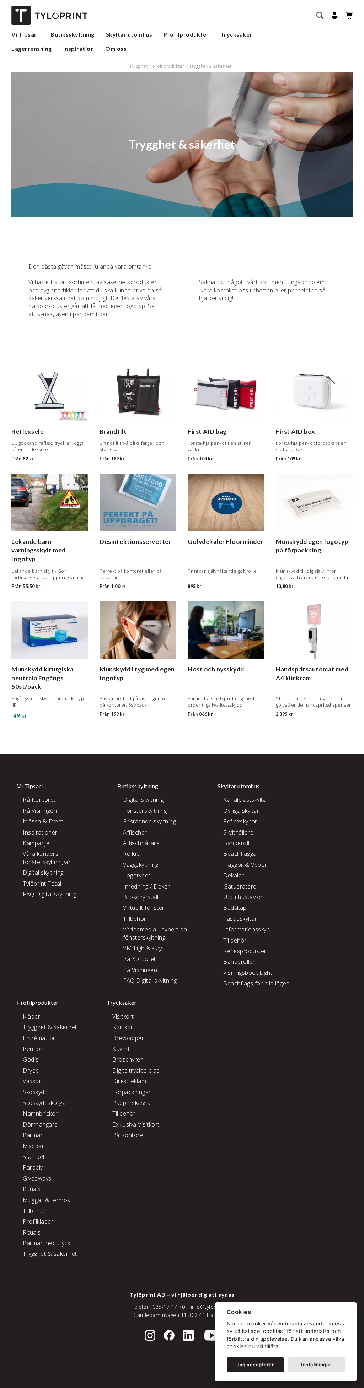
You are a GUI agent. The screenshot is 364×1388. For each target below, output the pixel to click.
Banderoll (236, 843)
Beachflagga (240, 854)
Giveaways (37, 1178)
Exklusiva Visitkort (136, 1124)
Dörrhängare (40, 1124)
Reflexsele (27, 431)
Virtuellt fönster (144, 908)
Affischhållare (141, 843)
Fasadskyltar (240, 919)
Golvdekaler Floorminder (225, 541)
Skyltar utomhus (129, 34)
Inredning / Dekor (146, 886)
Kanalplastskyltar (246, 800)
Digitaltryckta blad (136, 1070)
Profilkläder (38, 1221)
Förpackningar (131, 1092)
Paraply (33, 1167)
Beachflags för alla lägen (256, 983)
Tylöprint (138, 66)
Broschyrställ (141, 897)
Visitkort (123, 1016)
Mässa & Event (43, 821)
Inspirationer (40, 832)
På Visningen (40, 811)
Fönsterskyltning (145, 811)
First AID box (295, 431)
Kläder (31, 1016)
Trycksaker (236, 34)
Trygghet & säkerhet (210, 66)
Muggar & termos (46, 1200)
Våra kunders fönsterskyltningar (47, 857)
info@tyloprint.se (211, 1306)
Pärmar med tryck (46, 1243)
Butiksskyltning (72, 34)
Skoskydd (35, 1092)
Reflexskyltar (240, 821)
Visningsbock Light (247, 973)
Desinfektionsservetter (135, 541)
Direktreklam (129, 1081)
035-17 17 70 (168, 1306)
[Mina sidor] (334, 15)
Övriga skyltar (241, 811)
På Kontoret (39, 800)
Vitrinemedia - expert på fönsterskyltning (155, 933)
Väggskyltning (141, 865)
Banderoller (239, 962)
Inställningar (316, 1364)
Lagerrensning (31, 48)
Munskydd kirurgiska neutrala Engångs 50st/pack (42, 677)
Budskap (235, 908)
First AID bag (207, 431)
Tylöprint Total (42, 883)
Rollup (131, 854)
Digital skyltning (43, 872)
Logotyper (137, 875)
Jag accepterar (255, 1364)
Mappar (33, 1146)
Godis (31, 1059)
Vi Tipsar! (25, 34)
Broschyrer (127, 1059)
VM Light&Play (142, 948)
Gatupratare (240, 886)
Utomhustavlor (243, 897)
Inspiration (78, 48)
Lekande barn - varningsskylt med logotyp (38, 550)
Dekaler (233, 875)
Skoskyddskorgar (45, 1103)
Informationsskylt (246, 929)
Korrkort (123, 1027)
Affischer (135, 832)
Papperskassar (132, 1103)
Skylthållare (238, 832)
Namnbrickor (40, 1113)
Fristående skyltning (149, 821)
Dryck (30, 1070)
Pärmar (33, 1135)
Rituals (32, 1189)
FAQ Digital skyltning (50, 894)
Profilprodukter (186, 34)
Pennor (33, 1049)
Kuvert (121, 1049)
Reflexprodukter (245, 951)
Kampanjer (37, 843)
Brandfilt (113, 431)
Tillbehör (134, 919)
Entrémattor (39, 1038)
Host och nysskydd (216, 669)
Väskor (32, 1081)
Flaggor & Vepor (245, 865)
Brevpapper (128, 1038)
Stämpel (33, 1157)
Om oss (116, 48)
